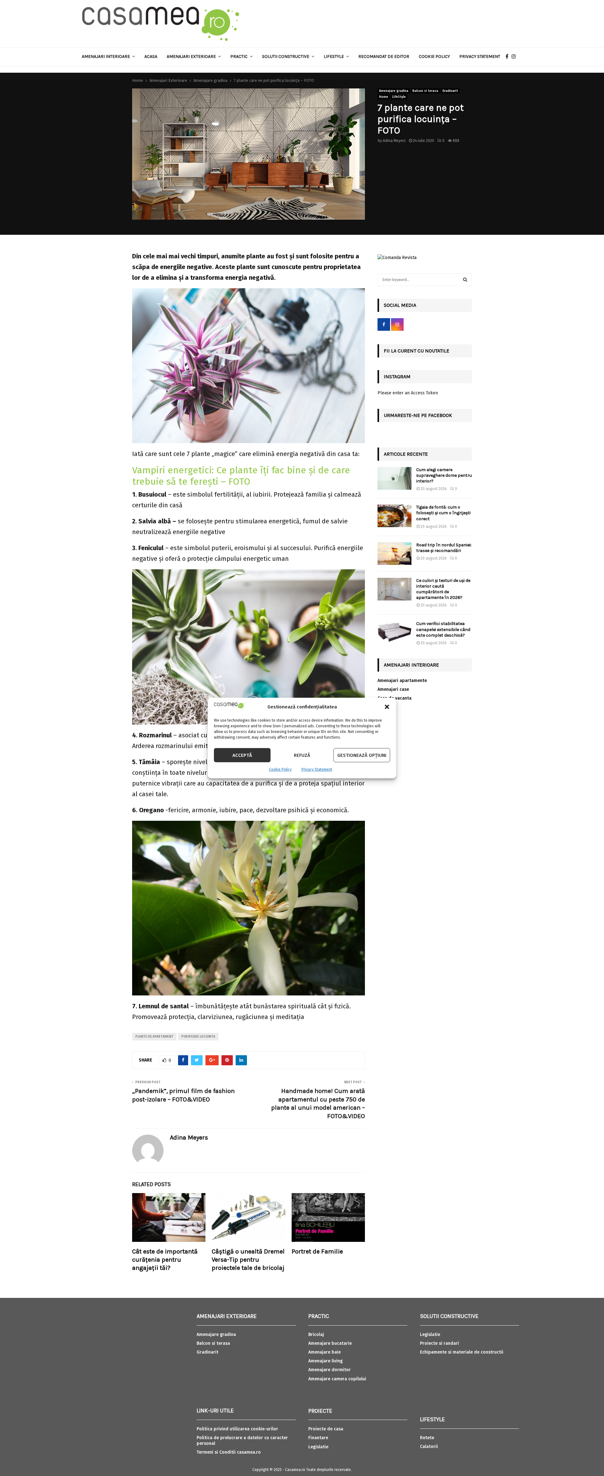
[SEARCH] (465, 279)
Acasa (150, 56)
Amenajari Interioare (106, 56)
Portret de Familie (317, 1251)
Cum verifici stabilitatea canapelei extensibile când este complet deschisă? (443, 629)
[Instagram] (515, 56)
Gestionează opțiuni (361, 755)
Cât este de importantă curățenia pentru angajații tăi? (165, 1259)
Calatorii (429, 1446)
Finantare (318, 1437)
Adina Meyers (394, 140)
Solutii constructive (285, 56)
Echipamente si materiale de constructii (461, 1352)
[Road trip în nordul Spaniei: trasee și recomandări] (394, 553)
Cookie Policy (280, 769)
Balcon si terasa (425, 91)
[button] (387, 707)
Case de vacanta (394, 698)
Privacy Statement (316, 769)
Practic (239, 56)
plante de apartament (154, 1037)
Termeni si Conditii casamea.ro (229, 1452)
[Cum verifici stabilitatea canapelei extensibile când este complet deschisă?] (394, 632)
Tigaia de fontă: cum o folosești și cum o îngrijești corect (443, 512)
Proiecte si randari (439, 1343)
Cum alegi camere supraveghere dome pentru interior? (444, 475)
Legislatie (318, 1447)
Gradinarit (450, 91)
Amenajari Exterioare (191, 56)
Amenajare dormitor (329, 1369)
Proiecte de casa (325, 1429)
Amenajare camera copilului (337, 1379)
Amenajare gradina (393, 91)
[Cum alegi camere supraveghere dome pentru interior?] (394, 478)
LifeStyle (399, 97)
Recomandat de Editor (383, 56)
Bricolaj (316, 1334)
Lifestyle (334, 56)
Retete (427, 1437)
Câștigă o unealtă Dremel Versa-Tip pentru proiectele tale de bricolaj (248, 1259)
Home (383, 97)
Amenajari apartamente (402, 680)
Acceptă (242, 755)
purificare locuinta (198, 1037)
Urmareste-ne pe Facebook (418, 415)
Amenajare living (325, 1361)
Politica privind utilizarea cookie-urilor (237, 1429)
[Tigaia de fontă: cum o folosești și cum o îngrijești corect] (394, 515)
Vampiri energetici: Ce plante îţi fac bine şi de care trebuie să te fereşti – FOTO (241, 476)
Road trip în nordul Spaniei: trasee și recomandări (444, 547)
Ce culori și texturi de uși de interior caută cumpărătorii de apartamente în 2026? (443, 589)
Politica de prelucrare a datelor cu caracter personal (242, 1440)
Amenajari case (393, 689)
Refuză (302, 755)
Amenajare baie (324, 1352)
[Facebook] (509, 56)
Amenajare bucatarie (330, 1343)
